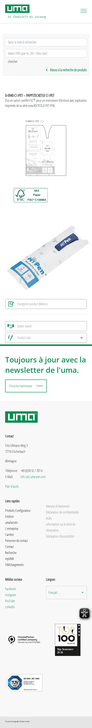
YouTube (10, 600)
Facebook (10, 588)
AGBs (49, 518)
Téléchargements (14, 564)
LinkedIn (10, 607)
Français (52, 592)
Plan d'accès (12, 486)
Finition (9, 516)
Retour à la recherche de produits (68, 70)
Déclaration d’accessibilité (60, 536)
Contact (9, 546)
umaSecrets (11, 522)
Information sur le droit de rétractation (60, 527)
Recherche (10, 552)
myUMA (9, 558)
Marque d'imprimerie (58, 506)
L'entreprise (11, 528)
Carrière (9, 534)
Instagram (10, 594)
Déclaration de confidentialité (62, 512)
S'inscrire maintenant (20, 386)
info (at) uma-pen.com (33, 476)
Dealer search (24, 326)
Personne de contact (16, 540)
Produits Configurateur (18, 510)
